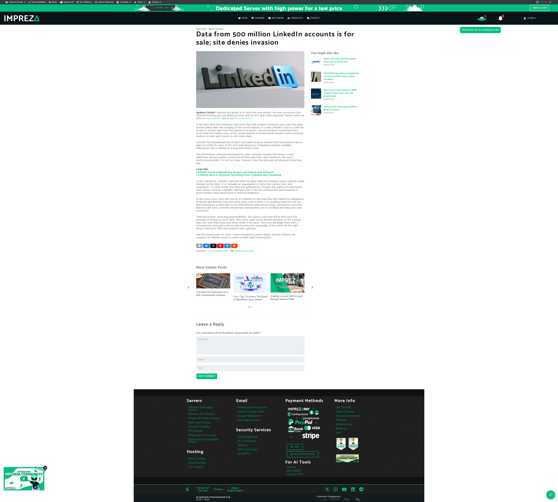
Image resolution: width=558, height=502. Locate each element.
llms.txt (291, 467)
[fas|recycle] (347, 458)
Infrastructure (344, 424)
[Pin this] (220, 246)
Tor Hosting (195, 467)
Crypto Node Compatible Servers (203, 440)
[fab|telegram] (361, 489)
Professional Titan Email (252, 407)
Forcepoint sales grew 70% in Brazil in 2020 (340, 108)
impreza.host (213, 118)
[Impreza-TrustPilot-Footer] (341, 444)
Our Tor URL (344, 407)
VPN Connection (247, 449)
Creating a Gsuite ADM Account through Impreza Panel (287, 297)
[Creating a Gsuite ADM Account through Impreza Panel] (287, 282)
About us (341, 428)
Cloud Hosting (196, 463)
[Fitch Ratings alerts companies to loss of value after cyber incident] (316, 77)
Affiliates (341, 420)
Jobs (338, 433)
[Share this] (206, 246)
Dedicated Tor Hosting (202, 435)
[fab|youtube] (344, 489)
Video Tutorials (345, 411)
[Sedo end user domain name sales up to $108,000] (316, 62)
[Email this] (199, 246)
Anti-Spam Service (248, 420)
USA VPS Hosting (199, 427)
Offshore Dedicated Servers (200, 408)
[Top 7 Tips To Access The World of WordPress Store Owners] (250, 283)
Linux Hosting (196, 458)
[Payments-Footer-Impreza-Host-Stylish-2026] (304, 423)
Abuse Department (235, 489)
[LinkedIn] (542, 2)
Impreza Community (348, 416)
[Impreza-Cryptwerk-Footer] (353, 444)
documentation (243, 118)
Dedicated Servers (199, 422)
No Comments (217, 29)
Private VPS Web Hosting (203, 418)
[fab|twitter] (327, 489)
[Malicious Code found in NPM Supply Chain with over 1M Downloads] (316, 93)
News (226, 251)
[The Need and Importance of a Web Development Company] (213, 280)
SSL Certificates (247, 441)
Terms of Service (203, 489)
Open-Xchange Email (250, 411)
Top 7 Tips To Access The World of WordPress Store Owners (250, 298)
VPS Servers (195, 431)
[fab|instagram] (335, 489)
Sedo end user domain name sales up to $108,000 (340, 60)
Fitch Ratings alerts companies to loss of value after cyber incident (341, 76)
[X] (533, 2)
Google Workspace (249, 416)
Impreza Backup (247, 437)
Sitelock (242, 445)
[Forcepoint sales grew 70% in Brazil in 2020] (316, 110)
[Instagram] (537, 2)
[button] (15, 2)
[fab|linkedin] (353, 489)
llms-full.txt (294, 471)
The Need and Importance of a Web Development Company (212, 293)
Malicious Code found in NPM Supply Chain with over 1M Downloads (340, 93)
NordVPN (243, 453)
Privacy (218, 489)
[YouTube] (546, 2)
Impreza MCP (295, 474)
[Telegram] (550, 2)
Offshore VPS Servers (201, 414)
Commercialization (215, 251)
